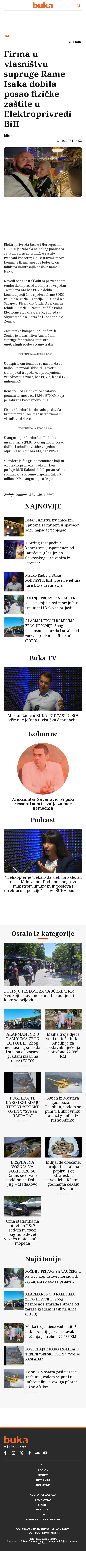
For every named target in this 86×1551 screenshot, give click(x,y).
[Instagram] (13, 1453)
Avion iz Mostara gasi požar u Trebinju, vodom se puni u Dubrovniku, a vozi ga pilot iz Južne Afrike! (63, 1109)
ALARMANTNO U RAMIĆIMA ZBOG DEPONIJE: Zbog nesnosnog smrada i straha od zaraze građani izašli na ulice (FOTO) (52, 630)
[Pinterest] (16, 223)
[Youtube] (45, 1453)
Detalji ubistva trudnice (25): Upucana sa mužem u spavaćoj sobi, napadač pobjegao (52, 525)
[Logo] (43, 5)
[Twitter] (21, 1453)
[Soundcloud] (37, 1453)
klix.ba (9, 135)
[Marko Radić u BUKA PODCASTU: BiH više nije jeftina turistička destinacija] (14, 582)
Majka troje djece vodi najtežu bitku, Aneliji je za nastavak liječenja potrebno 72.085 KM (63, 1045)
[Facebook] (16, 204)
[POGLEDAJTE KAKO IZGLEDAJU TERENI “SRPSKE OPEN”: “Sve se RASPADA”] (22, 1082)
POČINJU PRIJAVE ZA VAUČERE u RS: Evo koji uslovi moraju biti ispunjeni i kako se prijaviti (53, 602)
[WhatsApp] (16, 232)
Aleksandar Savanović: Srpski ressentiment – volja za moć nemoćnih (43, 804)
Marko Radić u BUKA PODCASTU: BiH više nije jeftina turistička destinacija (52, 580)
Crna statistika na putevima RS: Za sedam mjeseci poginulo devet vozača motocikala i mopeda (22, 1232)
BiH (8, 36)
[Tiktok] (29, 1453)
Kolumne (43, 733)
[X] (16, 214)
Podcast (43, 819)
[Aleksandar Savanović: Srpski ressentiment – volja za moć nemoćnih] (43, 768)
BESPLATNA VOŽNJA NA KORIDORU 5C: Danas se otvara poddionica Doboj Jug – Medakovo (22, 1173)
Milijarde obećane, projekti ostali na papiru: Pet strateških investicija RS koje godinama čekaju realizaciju (63, 1175)
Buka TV (43, 658)
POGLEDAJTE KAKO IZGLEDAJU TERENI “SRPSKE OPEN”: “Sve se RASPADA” (23, 1106)
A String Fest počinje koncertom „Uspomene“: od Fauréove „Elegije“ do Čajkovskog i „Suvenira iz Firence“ (49, 552)
